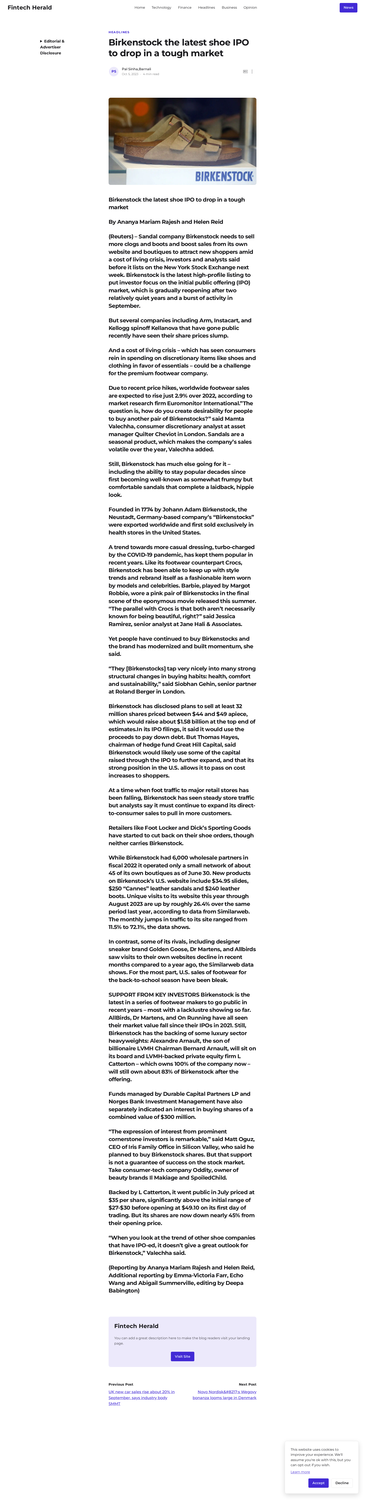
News (348, 7)
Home (140, 7)
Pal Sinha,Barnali (136, 69)
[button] (252, 71)
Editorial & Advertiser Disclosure (52, 47)
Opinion (250, 7)
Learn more (300, 1472)
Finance (185, 7)
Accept (318, 1483)
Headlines (206, 7)
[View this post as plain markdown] (245, 71)
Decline (342, 1483)
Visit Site (182, 1356)
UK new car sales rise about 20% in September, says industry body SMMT (142, 1398)
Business (229, 7)
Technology (161, 7)
